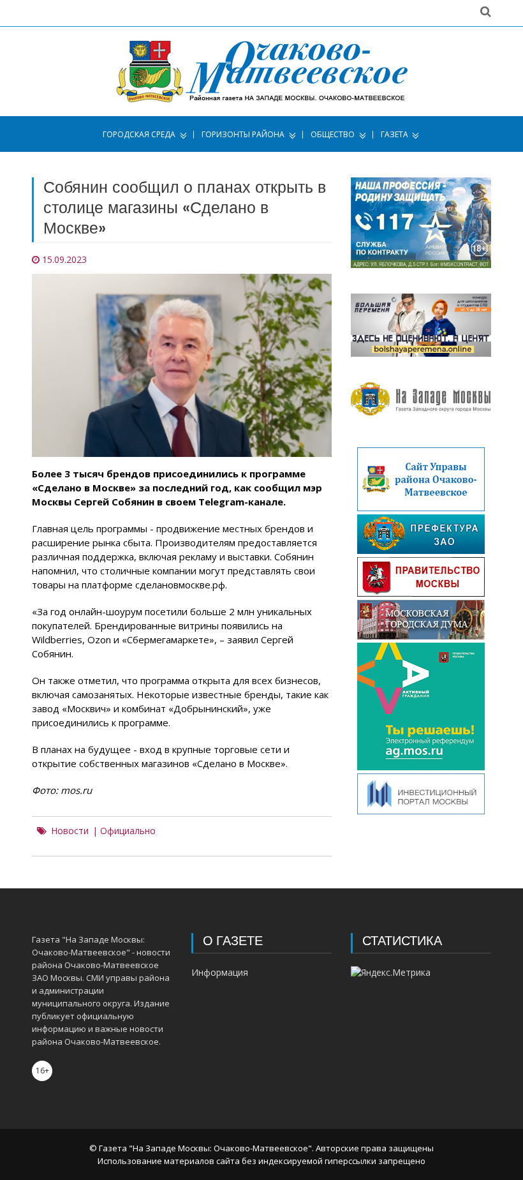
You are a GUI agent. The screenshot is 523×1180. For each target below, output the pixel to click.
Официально (128, 830)
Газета (394, 134)
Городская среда (139, 134)
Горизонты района (243, 134)
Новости (70, 830)
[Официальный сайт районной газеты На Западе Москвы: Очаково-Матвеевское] (262, 71)
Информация (219, 972)
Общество (333, 134)
